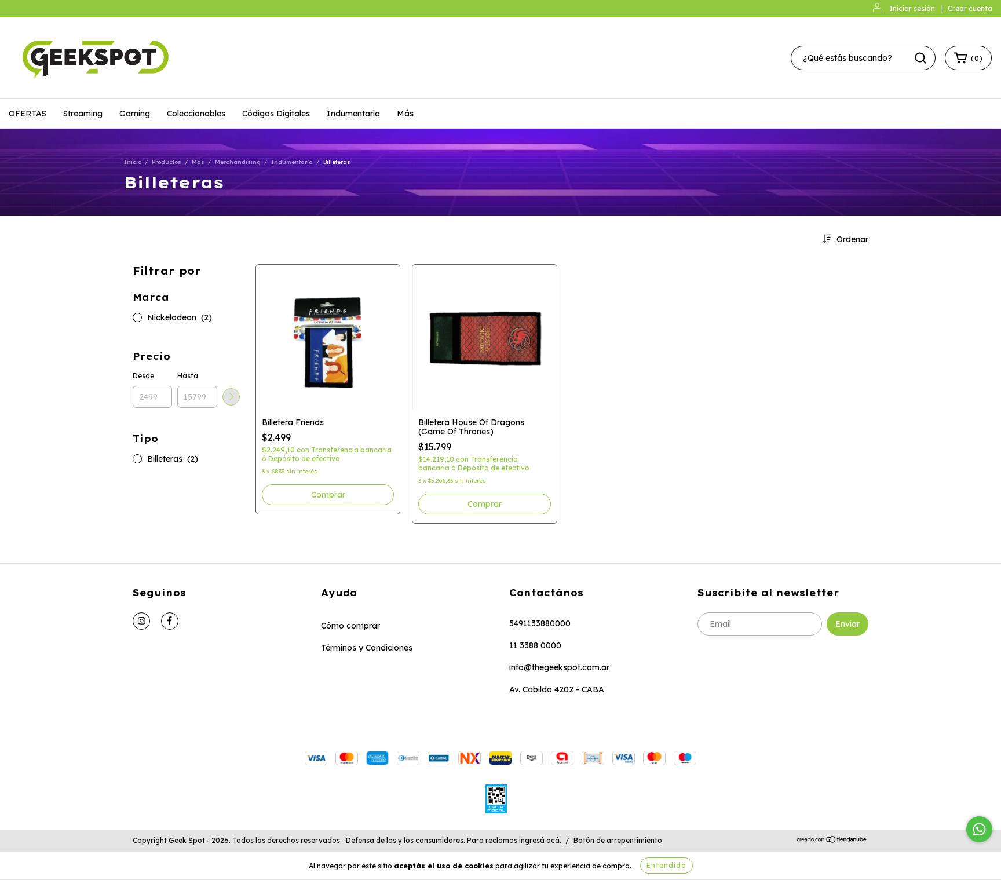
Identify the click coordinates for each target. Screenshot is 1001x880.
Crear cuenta (970, 8)
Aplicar (231, 397)
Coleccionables (196, 113)
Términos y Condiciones (366, 647)
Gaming (134, 113)
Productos (166, 162)
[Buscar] (920, 58)
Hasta (187, 375)
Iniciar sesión (912, 8)
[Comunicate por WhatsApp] (979, 829)
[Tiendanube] (832, 841)
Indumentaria (353, 113)
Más (405, 113)
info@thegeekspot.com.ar (559, 667)
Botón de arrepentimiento (617, 840)
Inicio (132, 162)
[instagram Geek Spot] (141, 621)
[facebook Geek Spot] (169, 621)
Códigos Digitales (276, 113)
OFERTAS (27, 113)
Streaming (83, 113)
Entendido (666, 865)
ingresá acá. (540, 840)
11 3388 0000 (535, 645)
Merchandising (238, 162)
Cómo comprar (350, 625)
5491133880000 (540, 623)
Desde (143, 375)
